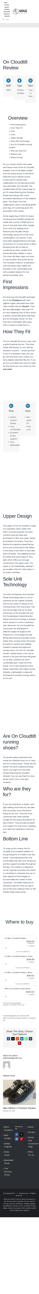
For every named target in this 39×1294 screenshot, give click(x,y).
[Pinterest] (21, 1139)
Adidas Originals (7, 1145)
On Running (11, 1018)
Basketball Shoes (7, 1161)
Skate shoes (7, 1153)
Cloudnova (17, 300)
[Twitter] (21, 1134)
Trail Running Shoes (7, 1171)
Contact (31, 1132)
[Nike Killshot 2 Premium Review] (19, 1081)
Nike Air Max (7, 1136)
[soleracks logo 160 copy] (20, 9)
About (30, 1127)
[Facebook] (16, 1134)
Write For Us (31, 1153)
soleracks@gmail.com (12, 1016)
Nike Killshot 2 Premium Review (19, 1108)
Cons (13, 134)
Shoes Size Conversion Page (31, 1142)
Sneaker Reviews (21, 1018)
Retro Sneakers (7, 1128)
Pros (13, 131)
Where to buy (17, 157)
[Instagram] (16, 1139)
